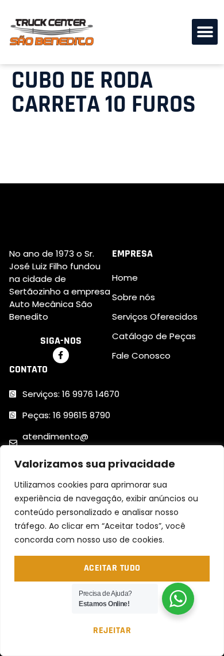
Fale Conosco (141, 355)
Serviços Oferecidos (155, 317)
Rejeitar (112, 630)
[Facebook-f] (61, 355)
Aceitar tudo (112, 568)
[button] (205, 32)
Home (125, 278)
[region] (112, 550)
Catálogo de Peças (154, 336)
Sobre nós (133, 297)
